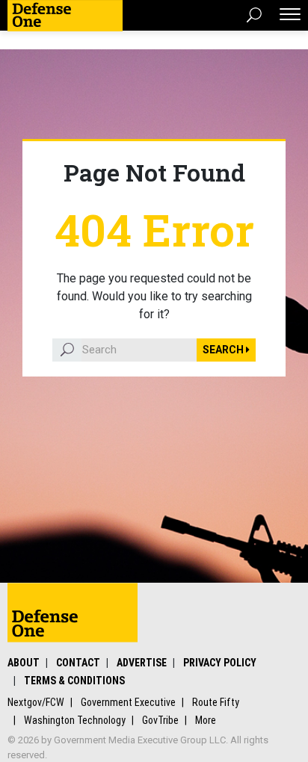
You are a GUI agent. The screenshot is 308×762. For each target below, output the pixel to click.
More (205, 720)
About (23, 663)
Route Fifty (215, 702)
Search (224, 350)
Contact (78, 663)
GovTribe (160, 720)
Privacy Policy (219, 663)
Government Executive (128, 702)
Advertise (142, 663)
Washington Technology (75, 720)
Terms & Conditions (74, 681)
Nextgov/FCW (35, 702)
